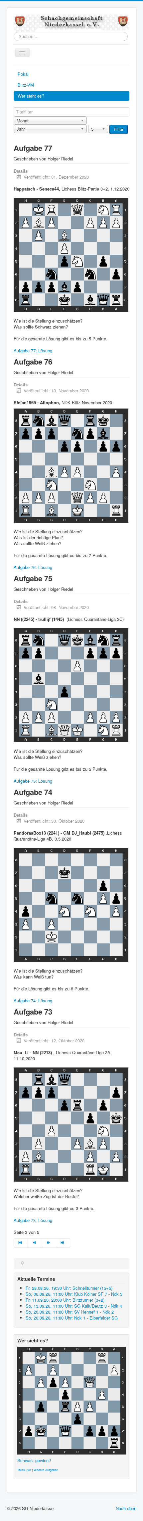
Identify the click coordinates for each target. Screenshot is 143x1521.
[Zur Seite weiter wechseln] (49, 1242)
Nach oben (126, 1508)
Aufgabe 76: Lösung (33, 567)
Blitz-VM (26, 85)
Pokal (23, 74)
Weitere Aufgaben (46, 1469)
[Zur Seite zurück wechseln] (35, 1242)
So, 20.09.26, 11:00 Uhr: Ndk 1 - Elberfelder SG (72, 1318)
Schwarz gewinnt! (34, 1460)
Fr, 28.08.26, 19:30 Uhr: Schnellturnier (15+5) (69, 1288)
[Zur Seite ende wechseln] (63, 1242)
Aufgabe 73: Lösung (33, 1220)
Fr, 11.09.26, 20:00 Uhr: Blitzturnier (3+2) (65, 1300)
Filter (118, 129)
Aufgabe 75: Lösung (33, 781)
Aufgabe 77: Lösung (33, 350)
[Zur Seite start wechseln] (21, 1242)
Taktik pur (24, 1469)
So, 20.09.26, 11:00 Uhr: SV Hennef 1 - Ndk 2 (70, 1312)
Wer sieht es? (31, 96)
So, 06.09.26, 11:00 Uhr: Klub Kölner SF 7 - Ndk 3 (74, 1294)
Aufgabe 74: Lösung (33, 1000)
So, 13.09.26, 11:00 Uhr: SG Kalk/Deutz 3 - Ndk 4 (74, 1306)
